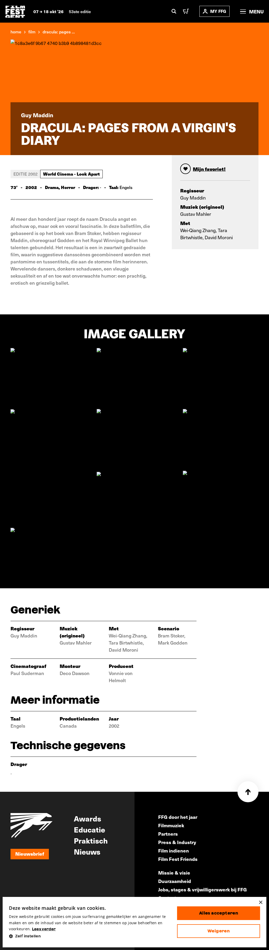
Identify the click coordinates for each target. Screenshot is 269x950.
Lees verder (44, 929)
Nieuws (87, 851)
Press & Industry (177, 842)
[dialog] (134, 922)
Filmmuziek (171, 825)
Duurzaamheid (174, 881)
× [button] (260, 903)
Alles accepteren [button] (218, 913)
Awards (87, 818)
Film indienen (173, 850)
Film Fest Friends (178, 859)
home (16, 31)
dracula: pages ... (59, 31)
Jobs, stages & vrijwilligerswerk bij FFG (202, 889)
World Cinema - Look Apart (71, 174)
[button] (89, 936)
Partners (168, 833)
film (31, 31)
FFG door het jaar (177, 817)
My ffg (218, 11)
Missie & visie (174, 872)
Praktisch (91, 840)
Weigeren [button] (219, 930)
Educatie (89, 829)
